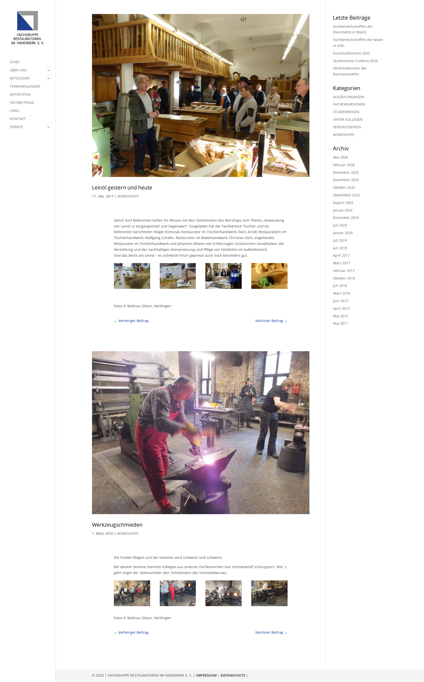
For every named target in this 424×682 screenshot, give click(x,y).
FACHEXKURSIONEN (349, 104)
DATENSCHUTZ (233, 675)
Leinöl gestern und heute (122, 187)
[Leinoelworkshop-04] (269, 288)
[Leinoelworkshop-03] (223, 288)
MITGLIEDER (20, 78)
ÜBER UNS (18, 70)
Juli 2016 (340, 285)
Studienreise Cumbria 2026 (355, 60)
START (15, 62)
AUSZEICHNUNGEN (348, 96)
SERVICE (16, 127)
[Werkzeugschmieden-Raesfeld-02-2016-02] (178, 606)
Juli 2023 (340, 225)
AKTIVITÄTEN (20, 95)
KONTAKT (18, 119)
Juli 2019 (340, 240)
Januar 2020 (343, 232)
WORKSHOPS (128, 196)
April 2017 (341, 255)
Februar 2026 (344, 164)
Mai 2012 (340, 316)
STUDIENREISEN (346, 111)
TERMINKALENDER (25, 87)
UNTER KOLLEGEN (348, 119)
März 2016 (341, 293)
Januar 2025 (343, 210)
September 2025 (346, 195)
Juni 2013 (340, 300)
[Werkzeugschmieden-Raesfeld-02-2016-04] (269, 606)
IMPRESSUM (206, 675)
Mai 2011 (340, 323)
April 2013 (341, 308)
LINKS (14, 111)
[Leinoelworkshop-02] (178, 288)
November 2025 (346, 179)
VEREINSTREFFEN (347, 127)
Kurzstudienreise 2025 (351, 53)
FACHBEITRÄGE (22, 103)
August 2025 (343, 202)
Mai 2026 (340, 157)
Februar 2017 (344, 270)
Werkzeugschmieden (117, 524)
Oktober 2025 (344, 187)
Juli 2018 (340, 248)
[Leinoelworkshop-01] (132, 288)
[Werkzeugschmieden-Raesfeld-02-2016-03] (223, 606)
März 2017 (341, 263)
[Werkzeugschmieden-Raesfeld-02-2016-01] (132, 606)
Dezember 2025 (346, 172)
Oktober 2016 (344, 278)
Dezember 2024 (346, 217)
